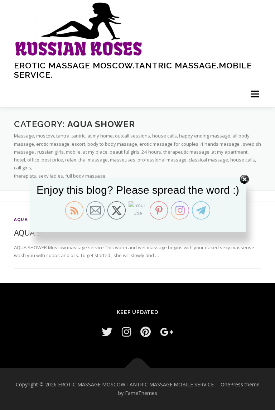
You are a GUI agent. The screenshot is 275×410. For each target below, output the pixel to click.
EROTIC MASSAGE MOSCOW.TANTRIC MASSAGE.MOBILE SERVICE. (133, 70)
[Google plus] (167, 331)
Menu (255, 94)
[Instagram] (126, 331)
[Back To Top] (137, 368)
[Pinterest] (145, 331)
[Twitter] (107, 331)
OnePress (232, 384)
